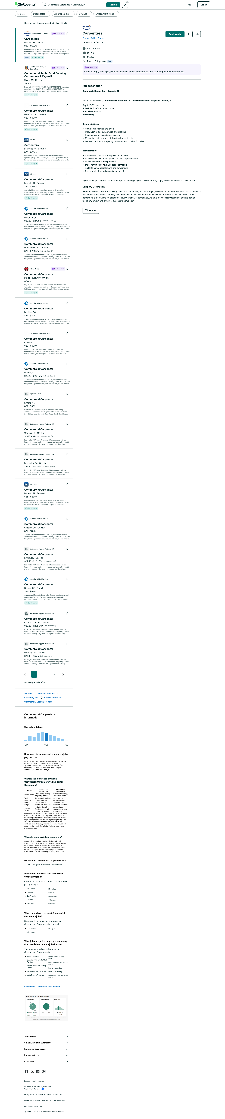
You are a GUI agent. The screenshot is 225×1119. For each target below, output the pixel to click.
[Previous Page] (25, 674)
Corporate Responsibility (57, 1100)
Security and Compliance (33, 1106)
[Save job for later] (67, 33)
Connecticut (31, 928)
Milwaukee (52, 889)
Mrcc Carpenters (33, 956)
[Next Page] (62, 674)
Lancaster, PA (31, 463)
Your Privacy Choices (32, 1089)
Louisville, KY (30, 149)
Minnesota (31, 932)
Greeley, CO (30, 528)
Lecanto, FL (29, 42)
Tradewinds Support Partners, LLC (42, 424)
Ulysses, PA (30, 433)
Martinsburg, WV (32, 278)
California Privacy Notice (43, 1095)
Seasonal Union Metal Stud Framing (58, 963)
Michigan (51, 929)
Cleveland (51, 904)
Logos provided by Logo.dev (34, 1081)
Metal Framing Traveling (35, 975)
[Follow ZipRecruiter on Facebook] (26, 1071)
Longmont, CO (31, 217)
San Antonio (31, 896)
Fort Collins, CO (31, 247)
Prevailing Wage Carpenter (36, 971)
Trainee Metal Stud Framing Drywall (36, 967)
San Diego (30, 903)
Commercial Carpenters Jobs (38, 702)
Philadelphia (52, 896)
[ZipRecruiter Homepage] (25, 4)
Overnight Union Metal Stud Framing (37, 961)
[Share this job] (197, 34)
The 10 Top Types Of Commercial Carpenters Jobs (44, 865)
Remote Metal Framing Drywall (56, 958)
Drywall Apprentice (55, 968)
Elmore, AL (29, 403)
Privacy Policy (29, 1095)
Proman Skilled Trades (40, 33)
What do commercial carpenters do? (43, 837)
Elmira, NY (29, 558)
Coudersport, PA (32, 622)
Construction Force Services (40, 105)
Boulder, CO (30, 312)
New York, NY (31, 114)
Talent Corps (34, 269)
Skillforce (33, 140)
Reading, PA (30, 652)
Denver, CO (29, 372)
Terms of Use (57, 1095)
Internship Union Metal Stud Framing (58, 976)
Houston (30, 900)
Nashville (51, 893)
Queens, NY (30, 342)
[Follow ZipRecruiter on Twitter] (32, 1071)
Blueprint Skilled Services (39, 208)
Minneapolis (31, 889)
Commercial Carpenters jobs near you (42, 986)
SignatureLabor (35, 394)
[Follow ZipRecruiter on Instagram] (43, 1071)
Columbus (52, 900)
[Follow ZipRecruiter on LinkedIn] (38, 1071)
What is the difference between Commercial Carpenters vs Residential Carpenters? (44, 782)
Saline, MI (29, 80)
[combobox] (76, 4)
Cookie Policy (29, 1100)
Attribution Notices (41, 1100)
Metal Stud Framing (55, 972)
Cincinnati (30, 892)
